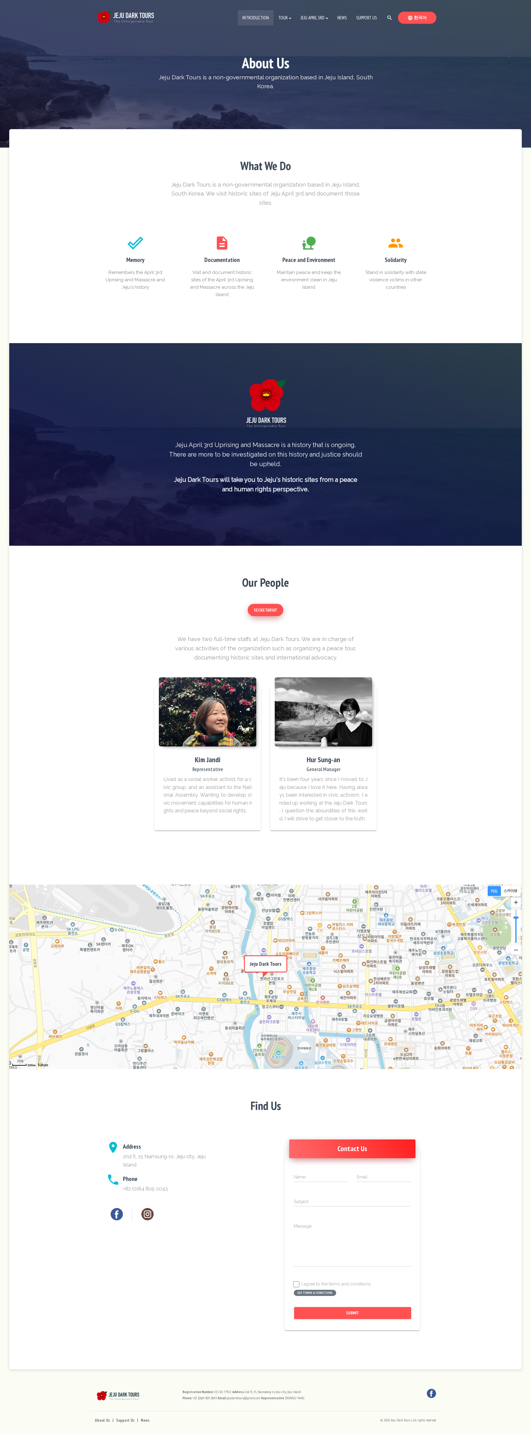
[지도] (494, 891)
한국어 (421, 17)
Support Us (366, 18)
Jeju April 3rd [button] (312, 18)
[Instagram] (147, 1214)
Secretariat (265, 610)
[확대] (516, 902)
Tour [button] (283, 18)
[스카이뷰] (510, 891)
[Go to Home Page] (125, 15)
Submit (352, 1313)
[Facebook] (117, 1214)
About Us (102, 1420)
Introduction (257, 17)
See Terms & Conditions (314, 1293)
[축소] (516, 950)
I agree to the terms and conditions (336, 1284)
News (342, 18)
